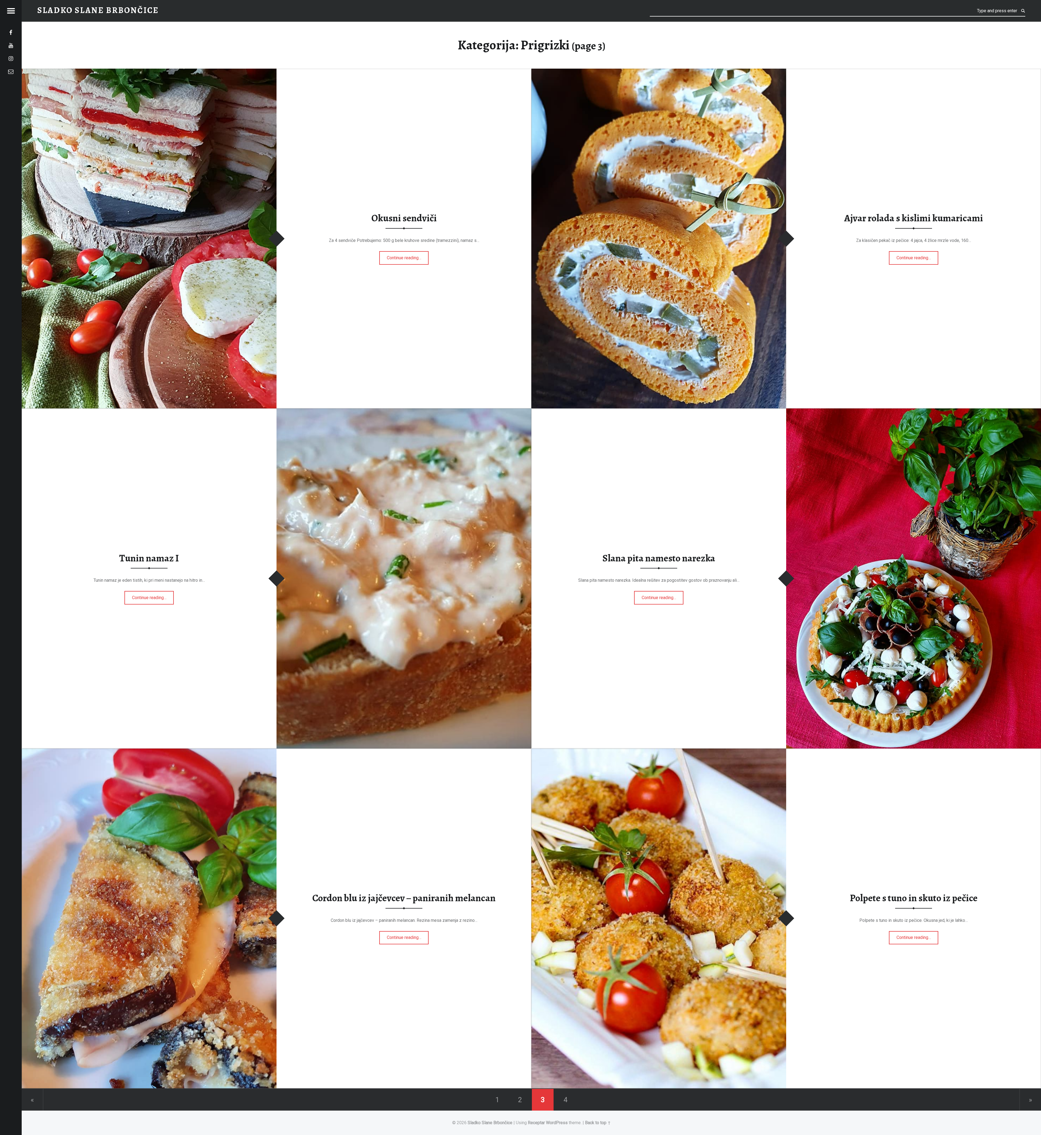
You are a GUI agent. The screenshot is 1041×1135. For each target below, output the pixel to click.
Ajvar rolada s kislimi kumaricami (913, 218)
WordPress (557, 1122)
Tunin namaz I (149, 558)
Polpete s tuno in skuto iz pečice (914, 897)
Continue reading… (408, 256)
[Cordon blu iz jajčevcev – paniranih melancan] (149, 751)
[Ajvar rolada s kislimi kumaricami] (658, 72)
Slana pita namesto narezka (658, 558)
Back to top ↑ (598, 1122)
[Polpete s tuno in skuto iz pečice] (658, 751)
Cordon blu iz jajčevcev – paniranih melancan (404, 897)
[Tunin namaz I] (404, 411)
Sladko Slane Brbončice (490, 1122)
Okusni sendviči (404, 218)
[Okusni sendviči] (149, 72)
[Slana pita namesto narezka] (913, 411)
